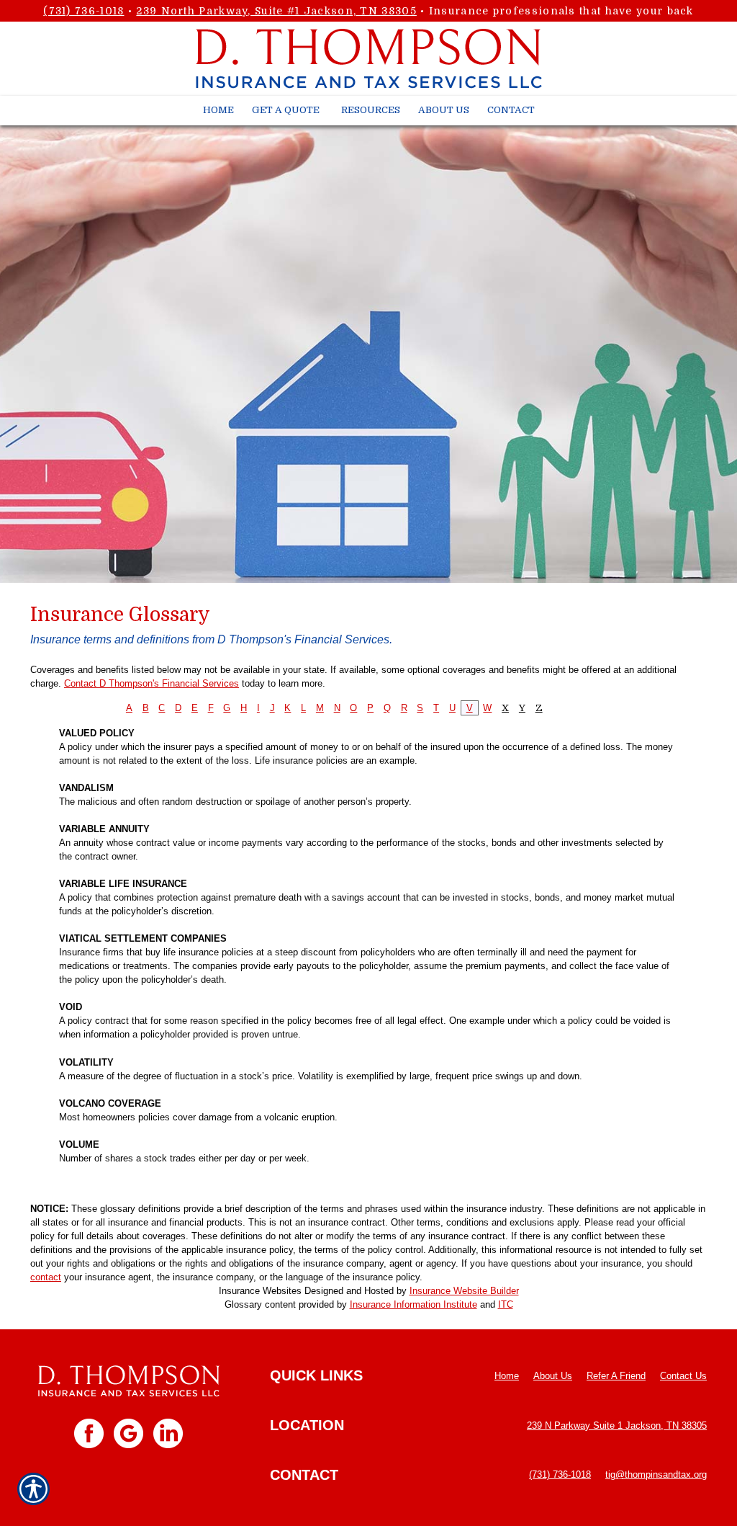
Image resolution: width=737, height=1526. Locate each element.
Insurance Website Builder (464, 1290)
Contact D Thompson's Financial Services (151, 683)
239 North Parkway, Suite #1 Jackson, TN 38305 (276, 11)
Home (506, 1375)
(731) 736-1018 (83, 11)
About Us (552, 1375)
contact (45, 1277)
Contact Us (683, 1375)
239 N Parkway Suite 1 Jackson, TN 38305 (617, 1425)
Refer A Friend (616, 1375)
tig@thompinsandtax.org (656, 1474)
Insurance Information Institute (413, 1304)
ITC (505, 1304)
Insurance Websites (260, 1290)
